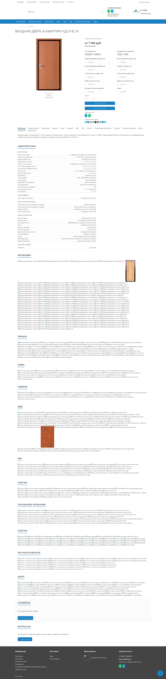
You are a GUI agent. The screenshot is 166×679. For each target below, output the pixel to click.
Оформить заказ (145, 13)
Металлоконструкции (82, 21)
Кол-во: (87, 95)
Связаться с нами (20, 669)
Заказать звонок (112, 16)
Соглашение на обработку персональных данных (31, 667)
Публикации (19, 656)
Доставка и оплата (21, 661)
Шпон (140, 128)
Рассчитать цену (100, 103)
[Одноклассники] (91, 122)
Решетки (117, 128)
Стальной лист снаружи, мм (94, 73)
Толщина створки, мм (124, 66)
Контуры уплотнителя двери (94, 88)
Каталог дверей (54, 659)
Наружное (97, 54)
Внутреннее (89, 54)
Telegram (112, 11)
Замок (119, 88)
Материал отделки (35, 21)
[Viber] (98, 122)
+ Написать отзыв (25, 618)
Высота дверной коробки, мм (126, 58)
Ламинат (70, 128)
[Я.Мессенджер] (86, 122)
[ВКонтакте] (88, 122)
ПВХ (82, 128)
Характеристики (33, 128)
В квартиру (22, 26)
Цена (58, 21)
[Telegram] (93, 122)
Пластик (89, 128)
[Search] (102, 11)
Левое (126, 54)
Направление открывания (125, 51)
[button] (32, 2)
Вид (71, 21)
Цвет (65, 21)
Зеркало (55, 128)
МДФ (77, 128)
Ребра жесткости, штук (92, 81)
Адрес (96, 21)
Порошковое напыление (103, 128)
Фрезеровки (45, 128)
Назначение (49, 21)
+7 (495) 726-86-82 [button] (125, 656)
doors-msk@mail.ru (113, 14)
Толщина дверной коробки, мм (95, 66)
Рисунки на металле (129, 128)
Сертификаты (19, 664)
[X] (95, 122)
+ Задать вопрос (24, 639)
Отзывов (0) (22, 130)
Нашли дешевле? (90, 46)
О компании (19, 659)
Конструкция (21, 21)
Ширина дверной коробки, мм (95, 58)
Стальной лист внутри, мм (125, 73)
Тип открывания (90, 51)
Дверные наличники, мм (125, 81)
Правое (120, 54)
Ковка (62, 128)
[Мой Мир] (103, 122)
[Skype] (105, 122)
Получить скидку (99, 108)
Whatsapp (108, 11)
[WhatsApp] (100, 122)
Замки (52, 656)
